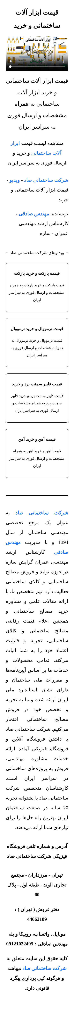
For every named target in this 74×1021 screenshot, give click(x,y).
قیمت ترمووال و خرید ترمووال (37, 328)
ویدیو (14, 180)
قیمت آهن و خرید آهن (37, 439)
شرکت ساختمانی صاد (46, 180)
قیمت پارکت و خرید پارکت (37, 273)
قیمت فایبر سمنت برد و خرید (37, 384)
